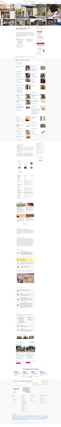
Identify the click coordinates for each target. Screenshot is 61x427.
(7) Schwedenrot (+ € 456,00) (20, 91)
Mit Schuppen (23, 418)
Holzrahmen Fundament (34, 66)
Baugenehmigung (23, 403)
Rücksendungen (23, 400)
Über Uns (32, 396)
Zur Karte (15, 392)
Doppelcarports (40, 418)
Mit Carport (20, 418)
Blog (31, 399)
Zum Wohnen (36, 416)
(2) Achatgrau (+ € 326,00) (19, 88)
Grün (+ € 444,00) (33, 81)
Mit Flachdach (26, 418)
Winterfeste (33, 415)
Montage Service (23, 398)
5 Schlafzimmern (25, 416)
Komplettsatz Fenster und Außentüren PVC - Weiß (20, 95)
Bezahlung (23, 396)
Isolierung (23, 406)
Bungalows (31, 415)
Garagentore (23, 409)
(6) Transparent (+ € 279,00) (20, 92)
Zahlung (37, 151)
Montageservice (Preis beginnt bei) (20, 66)
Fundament (23, 404)
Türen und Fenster (23, 408)
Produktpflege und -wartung (24, 410)
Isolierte (44, 416)
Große (22, 415)
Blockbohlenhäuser (30, 416)
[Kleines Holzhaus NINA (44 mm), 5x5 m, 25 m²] (30, 349)
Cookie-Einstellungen (42, 399)
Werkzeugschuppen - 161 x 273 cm (20, 136)
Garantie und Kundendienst (39, 147)
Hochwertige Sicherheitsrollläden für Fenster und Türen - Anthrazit (20, 107)
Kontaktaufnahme (32, 400)
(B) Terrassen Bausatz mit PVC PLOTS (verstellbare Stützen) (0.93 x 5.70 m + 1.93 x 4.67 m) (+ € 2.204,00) (35, 111)
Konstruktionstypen (24, 405)
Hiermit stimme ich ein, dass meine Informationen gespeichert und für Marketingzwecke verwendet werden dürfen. (21, 385)
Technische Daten (38, 144)
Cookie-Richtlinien (42, 397)
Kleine (20, 415)
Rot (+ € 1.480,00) (19, 81)
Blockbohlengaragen (31, 418)
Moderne (19, 415)
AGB (40, 396)
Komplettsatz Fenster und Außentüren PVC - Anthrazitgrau (35, 95)
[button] (19, 163)
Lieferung (22, 397)
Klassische (16, 415)
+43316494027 (25, 1)
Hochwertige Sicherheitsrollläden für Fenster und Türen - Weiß (35, 101)
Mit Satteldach (43, 418)
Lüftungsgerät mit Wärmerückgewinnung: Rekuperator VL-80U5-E (20, 125)
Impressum (41, 398)
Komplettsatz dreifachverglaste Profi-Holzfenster (20, 101)
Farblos (32, 85)
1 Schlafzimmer (44, 415)
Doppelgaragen (14, 418)
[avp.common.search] (60, 3)
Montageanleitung (38, 148)
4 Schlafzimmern (21, 416)
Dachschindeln (33, 79)
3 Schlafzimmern (17, 416)
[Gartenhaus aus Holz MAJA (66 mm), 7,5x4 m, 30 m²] (20, 349)
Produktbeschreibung (39, 143)
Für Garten (33, 416)
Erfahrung (32, 397)
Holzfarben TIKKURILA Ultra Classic (20, 85)
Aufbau (22, 411)
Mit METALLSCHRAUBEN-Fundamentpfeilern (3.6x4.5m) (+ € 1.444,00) (34, 71)
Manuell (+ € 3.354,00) (34, 103)
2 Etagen (41, 415)
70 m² (37, 415)
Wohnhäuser (25, 415)
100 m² (39, 415)
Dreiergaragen (17, 418)
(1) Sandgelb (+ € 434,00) (19, 87)
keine (32, 67)
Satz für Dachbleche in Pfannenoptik (20, 79)
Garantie (22, 399)
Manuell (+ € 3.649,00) (19, 109)
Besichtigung (32, 398)
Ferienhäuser (28, 415)
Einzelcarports (36, 418)
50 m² (35, 415)
